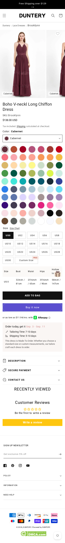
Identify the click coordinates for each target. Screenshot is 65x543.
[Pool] (59, 189)
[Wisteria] (50, 197)
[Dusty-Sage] (41, 165)
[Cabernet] (5, 149)
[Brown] (5, 221)
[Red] (59, 149)
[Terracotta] (14, 149)
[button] (4, 15)
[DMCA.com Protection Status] (33, 535)
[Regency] (5, 205)
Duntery (6, 25)
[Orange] (41, 157)
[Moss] (23, 173)
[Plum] (14, 205)
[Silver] (32, 221)
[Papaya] (23, 157)
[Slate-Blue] (23, 189)
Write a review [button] (32, 422)
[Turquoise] (5, 181)
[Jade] (23, 181)
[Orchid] (32, 205)
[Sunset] (32, 157)
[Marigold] (59, 157)
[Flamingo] (14, 157)
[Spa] (14, 181)
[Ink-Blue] (41, 181)
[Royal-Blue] (59, 181)
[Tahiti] (59, 197)
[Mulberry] (32, 149)
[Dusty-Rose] (32, 213)
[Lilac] (32, 197)
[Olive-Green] (50, 165)
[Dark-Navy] (50, 181)
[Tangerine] (50, 157)
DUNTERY (27, 527)
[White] (50, 221)
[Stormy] (14, 189)
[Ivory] (41, 221)
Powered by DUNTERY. (41, 527)
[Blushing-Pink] (5, 213)
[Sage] (41, 173)
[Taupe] (23, 221)
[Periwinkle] (14, 197)
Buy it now (32, 307)
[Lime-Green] (50, 173)
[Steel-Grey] (14, 221)
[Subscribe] (60, 454)
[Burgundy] (23, 149)
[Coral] (23, 213)
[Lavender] (23, 197)
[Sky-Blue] (50, 189)
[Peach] (14, 165)
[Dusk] (41, 197)
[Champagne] (59, 221)
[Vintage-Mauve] (41, 213)
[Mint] (59, 173)
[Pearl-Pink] (14, 213)
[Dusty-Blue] (32, 189)
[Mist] (41, 189)
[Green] (5, 173)
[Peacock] (32, 181)
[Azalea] (50, 205)
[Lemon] (32, 165)
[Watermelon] (5, 157)
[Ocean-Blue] (5, 189)
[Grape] (23, 205)
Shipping (21, 126)
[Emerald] (14, 173)
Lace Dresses (19, 25)
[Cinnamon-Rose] (41, 149)
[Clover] (32, 173)
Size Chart (15, 228)
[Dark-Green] (59, 165)
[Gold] (5, 165)
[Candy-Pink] (59, 205)
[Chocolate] (59, 213)
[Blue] (5, 197)
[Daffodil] (23, 165)
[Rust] (50, 149)
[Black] (50, 213)
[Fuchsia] (41, 205)
